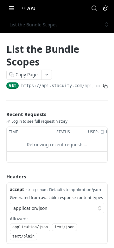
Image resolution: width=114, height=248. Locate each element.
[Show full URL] (98, 86)
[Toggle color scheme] (106, 8)
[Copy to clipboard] (105, 86)
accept (17, 189)
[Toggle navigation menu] (11, 8)
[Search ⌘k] (94, 8)
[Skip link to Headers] (2, 176)
